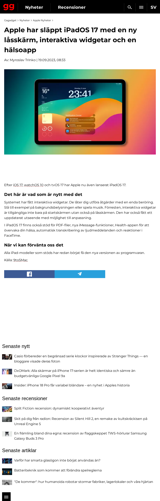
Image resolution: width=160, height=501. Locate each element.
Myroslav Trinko (23, 60)
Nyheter (34, 7)
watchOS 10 (34, 185)
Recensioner (72, 7)
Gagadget (9, 6)
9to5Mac (20, 260)
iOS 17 (17, 185)
